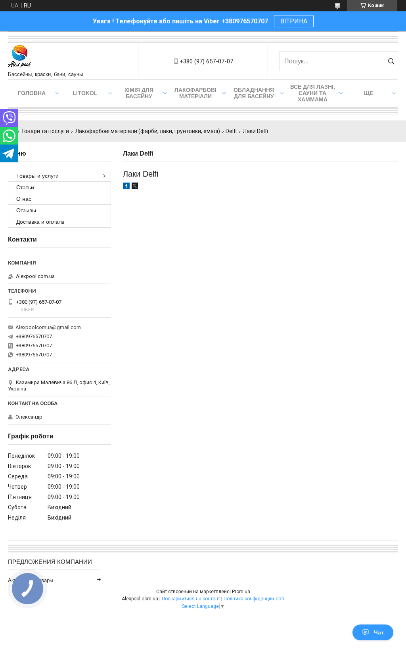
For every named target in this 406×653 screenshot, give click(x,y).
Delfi (231, 131)
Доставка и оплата (40, 222)
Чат (379, 632)
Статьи (25, 187)
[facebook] (126, 187)
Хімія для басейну (138, 93)
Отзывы (26, 210)
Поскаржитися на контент (191, 599)
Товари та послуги (45, 131)
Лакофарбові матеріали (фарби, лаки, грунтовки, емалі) (147, 131)
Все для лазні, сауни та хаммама (312, 93)
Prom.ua (241, 591)
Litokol (85, 93)
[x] (135, 187)
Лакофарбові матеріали (195, 93)
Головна (32, 93)
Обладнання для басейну (254, 93)
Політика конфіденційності (254, 599)
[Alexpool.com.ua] (19, 57)
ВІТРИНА (293, 21)
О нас (23, 199)
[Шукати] (391, 61)
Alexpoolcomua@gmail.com (48, 327)
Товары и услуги (37, 176)
